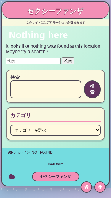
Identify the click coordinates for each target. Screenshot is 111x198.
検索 (15, 77)
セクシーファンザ (55, 11)
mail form (56, 164)
